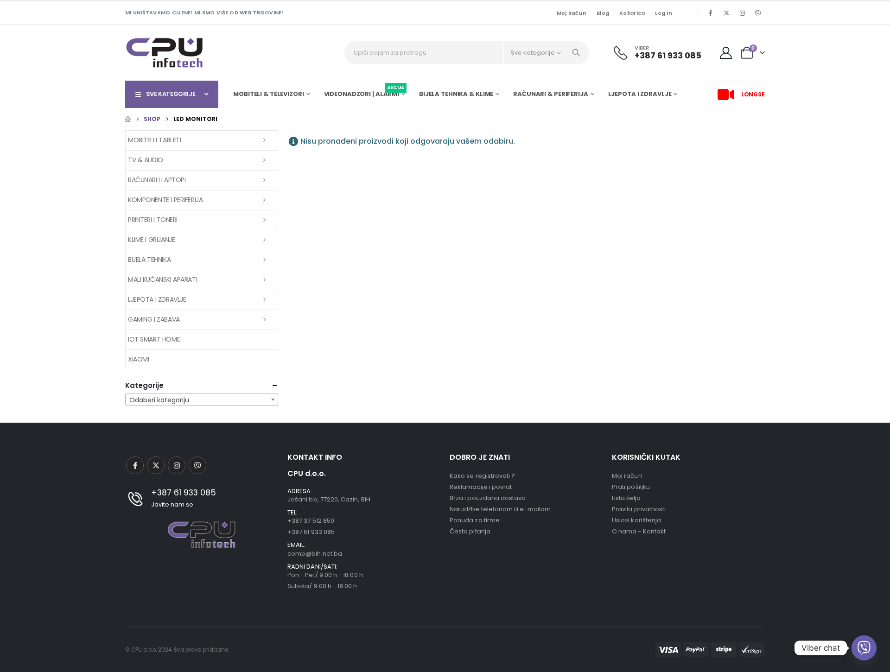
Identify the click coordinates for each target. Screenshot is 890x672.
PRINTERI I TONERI (153, 219)
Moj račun (571, 13)
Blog (603, 13)
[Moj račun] (726, 53)
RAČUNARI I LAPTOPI (156, 179)
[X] (726, 12)
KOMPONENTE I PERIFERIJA (165, 199)
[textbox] (202, 399)
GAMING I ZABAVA (154, 319)
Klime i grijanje (151, 239)
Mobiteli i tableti (154, 140)
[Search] (576, 52)
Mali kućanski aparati (162, 279)
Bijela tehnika (149, 259)
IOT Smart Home (154, 339)
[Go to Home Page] (128, 119)
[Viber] (757, 12)
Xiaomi (138, 359)
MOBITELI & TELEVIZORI (268, 93)
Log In (663, 13)
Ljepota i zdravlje (157, 299)
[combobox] (201, 399)
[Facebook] (710, 12)
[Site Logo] (164, 52)
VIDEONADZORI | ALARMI (364, 92)
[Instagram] (742, 12)
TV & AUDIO (145, 160)
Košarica (632, 13)
